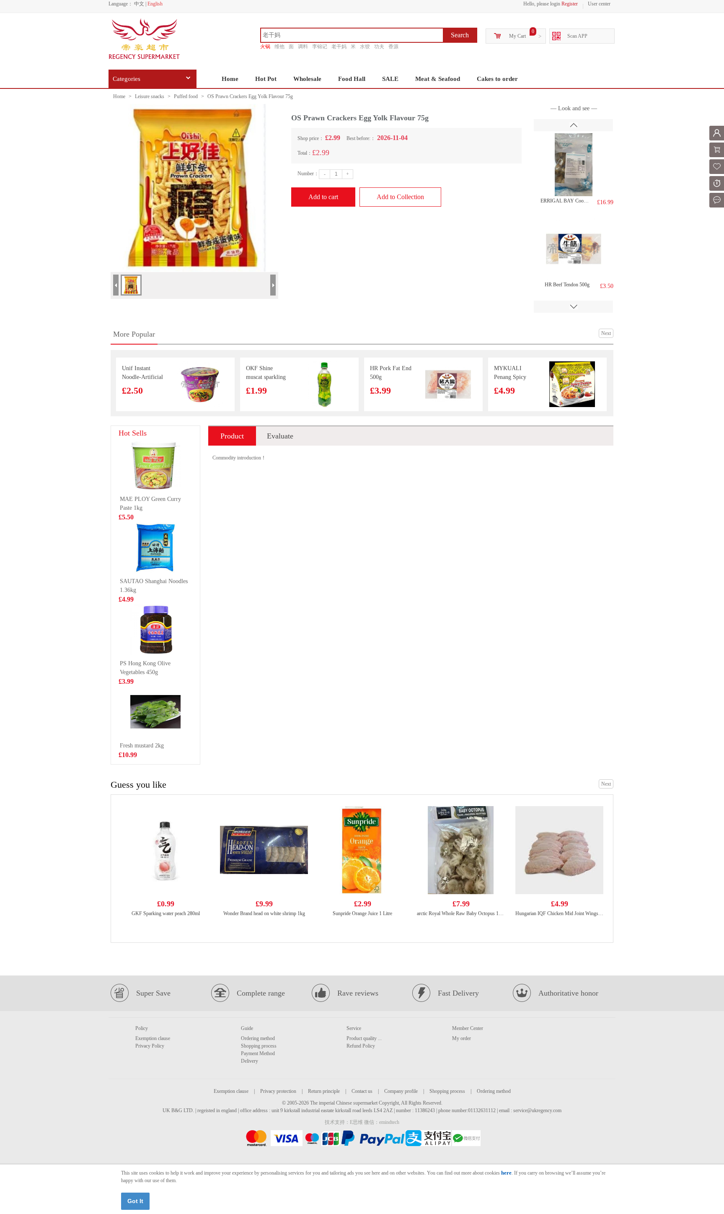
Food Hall (351, 78)
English (155, 4)
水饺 (365, 46)
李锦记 (319, 46)
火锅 (265, 46)
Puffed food (186, 96)
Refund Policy (360, 1046)
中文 (139, 4)
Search (460, 35)
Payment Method (258, 1053)
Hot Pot (266, 78)
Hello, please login (541, 4)
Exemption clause (152, 1038)
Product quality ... (364, 1038)
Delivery (249, 1061)
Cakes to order (497, 78)
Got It (135, 1201)
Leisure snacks (149, 96)
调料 (303, 46)
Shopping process (259, 1046)
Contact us (362, 1091)
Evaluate (280, 436)
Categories (126, 78)
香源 (393, 46)
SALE (390, 78)
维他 (279, 46)
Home (230, 78)
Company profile (401, 1091)
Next (606, 333)
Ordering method (258, 1038)
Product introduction (232, 439)
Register (569, 4)
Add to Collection (400, 196)
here (506, 1173)
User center (599, 4)
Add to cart (323, 196)
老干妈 (338, 46)
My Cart (517, 36)
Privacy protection (278, 1091)
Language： (121, 4)
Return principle (324, 1091)
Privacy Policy (149, 1046)
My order (461, 1038)
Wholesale (307, 78)
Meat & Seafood (437, 78)
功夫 (379, 46)
